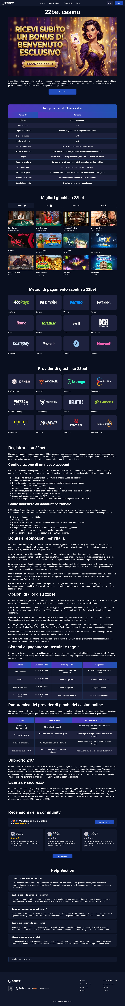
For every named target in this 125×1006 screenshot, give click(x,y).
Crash (74, 205)
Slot (102, 205)
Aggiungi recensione (104, 822)
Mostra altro (62, 856)
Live (47, 205)
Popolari (20, 205)
